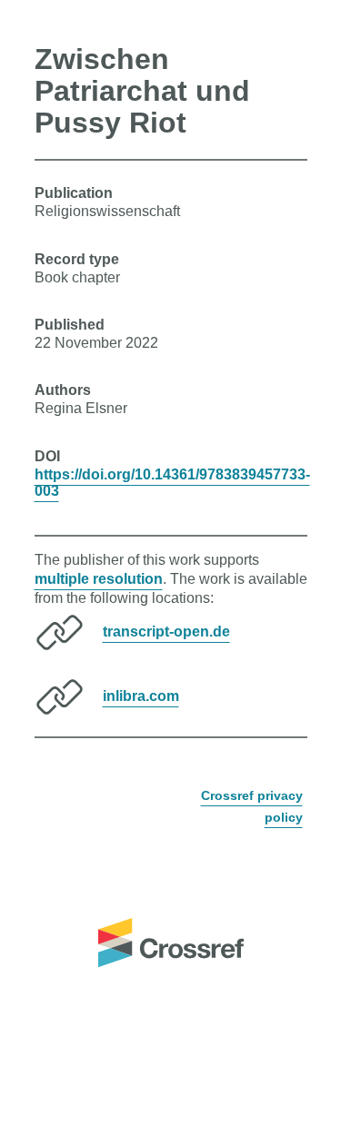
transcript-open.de (166, 631)
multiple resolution (99, 579)
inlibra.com (141, 696)
